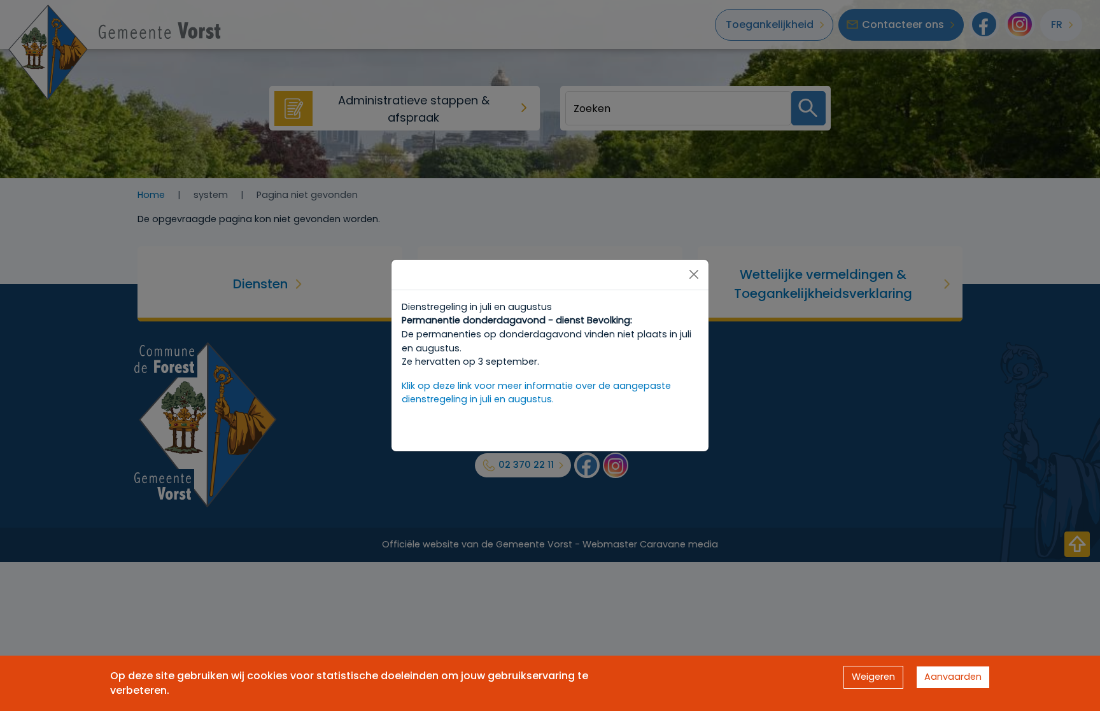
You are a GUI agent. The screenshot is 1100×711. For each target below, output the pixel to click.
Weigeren (873, 676)
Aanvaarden (953, 676)
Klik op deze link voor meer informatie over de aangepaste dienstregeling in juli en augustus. (536, 392)
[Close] (693, 274)
